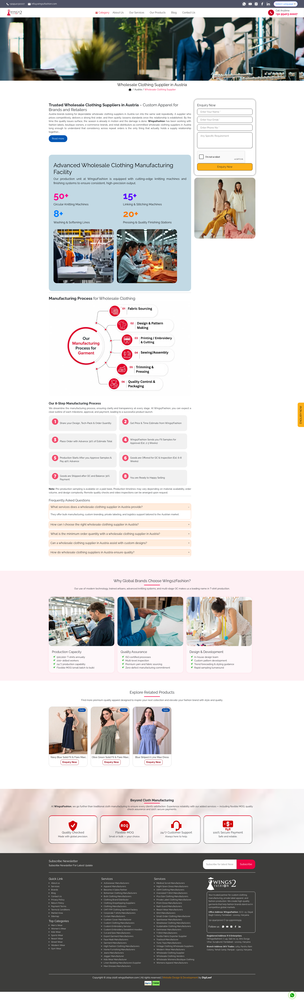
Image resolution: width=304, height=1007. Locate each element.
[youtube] (250, 4)
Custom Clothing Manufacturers (119, 923)
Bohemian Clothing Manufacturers (120, 893)
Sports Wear (57, 935)
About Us (118, 12)
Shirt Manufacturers (165, 913)
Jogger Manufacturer (114, 956)
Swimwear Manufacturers (168, 929)
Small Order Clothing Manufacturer (173, 916)
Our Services (136, 12)
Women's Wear (58, 928)
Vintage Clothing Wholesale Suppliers (174, 946)
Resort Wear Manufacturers (169, 909)
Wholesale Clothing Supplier (170, 953)
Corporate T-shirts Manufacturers (119, 913)
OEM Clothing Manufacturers (170, 890)
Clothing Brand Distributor (116, 899)
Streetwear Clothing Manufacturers (173, 923)
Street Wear (57, 942)
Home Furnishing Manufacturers (119, 949)
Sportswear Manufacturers (169, 919)
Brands (54, 890)
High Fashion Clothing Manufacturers (121, 946)
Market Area (57, 913)
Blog (174, 12)
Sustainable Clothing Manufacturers (173, 926)
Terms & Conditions (60, 909)
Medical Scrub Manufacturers (170, 883)
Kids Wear (56, 932)
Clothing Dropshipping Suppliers (119, 903)
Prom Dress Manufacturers (169, 903)
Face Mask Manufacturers (116, 939)
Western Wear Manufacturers (170, 949)
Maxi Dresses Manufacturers (117, 966)
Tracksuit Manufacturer (167, 939)
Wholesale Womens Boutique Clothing (175, 959)
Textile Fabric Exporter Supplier (171, 936)
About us (55, 883)
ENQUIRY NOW (300, 415)
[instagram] (256, 4)
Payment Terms (58, 906)
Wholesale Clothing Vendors (170, 956)
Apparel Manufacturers (115, 886)
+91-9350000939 (233, 920)
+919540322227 (17, 4)
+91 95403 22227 (287, 14)
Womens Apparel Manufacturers (172, 963)
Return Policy (57, 903)
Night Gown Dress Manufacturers (172, 886)
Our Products (158, 12)
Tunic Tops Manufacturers (168, 943)
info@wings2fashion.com (44, 4)
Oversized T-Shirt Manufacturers (171, 893)
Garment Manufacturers (115, 943)
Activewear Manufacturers (116, 883)
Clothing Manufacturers (115, 906)
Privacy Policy (57, 899)
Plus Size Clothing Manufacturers (172, 896)
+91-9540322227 (216, 920)
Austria (138, 89)
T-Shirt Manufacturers (166, 933)
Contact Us (188, 12)
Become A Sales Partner (115, 890)
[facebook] (262, 4)
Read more (58, 138)
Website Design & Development (180, 977)
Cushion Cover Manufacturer (117, 919)
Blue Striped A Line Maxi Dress (152, 757)
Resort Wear (57, 938)
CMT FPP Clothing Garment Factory (121, 909)
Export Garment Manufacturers (118, 936)
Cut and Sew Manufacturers (117, 933)
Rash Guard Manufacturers (169, 906)
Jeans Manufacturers (114, 953)
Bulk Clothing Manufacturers (117, 896)
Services (55, 886)
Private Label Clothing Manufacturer (173, 899)
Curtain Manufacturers (114, 916)
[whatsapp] (244, 4)
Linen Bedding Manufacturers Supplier (122, 963)
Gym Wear (56, 948)
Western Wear (58, 945)
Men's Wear (57, 925)
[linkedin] (268, 4)
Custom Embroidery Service (117, 926)
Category (103, 12)
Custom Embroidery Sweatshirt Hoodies (123, 929)
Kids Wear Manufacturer (115, 959)
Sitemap (55, 916)
